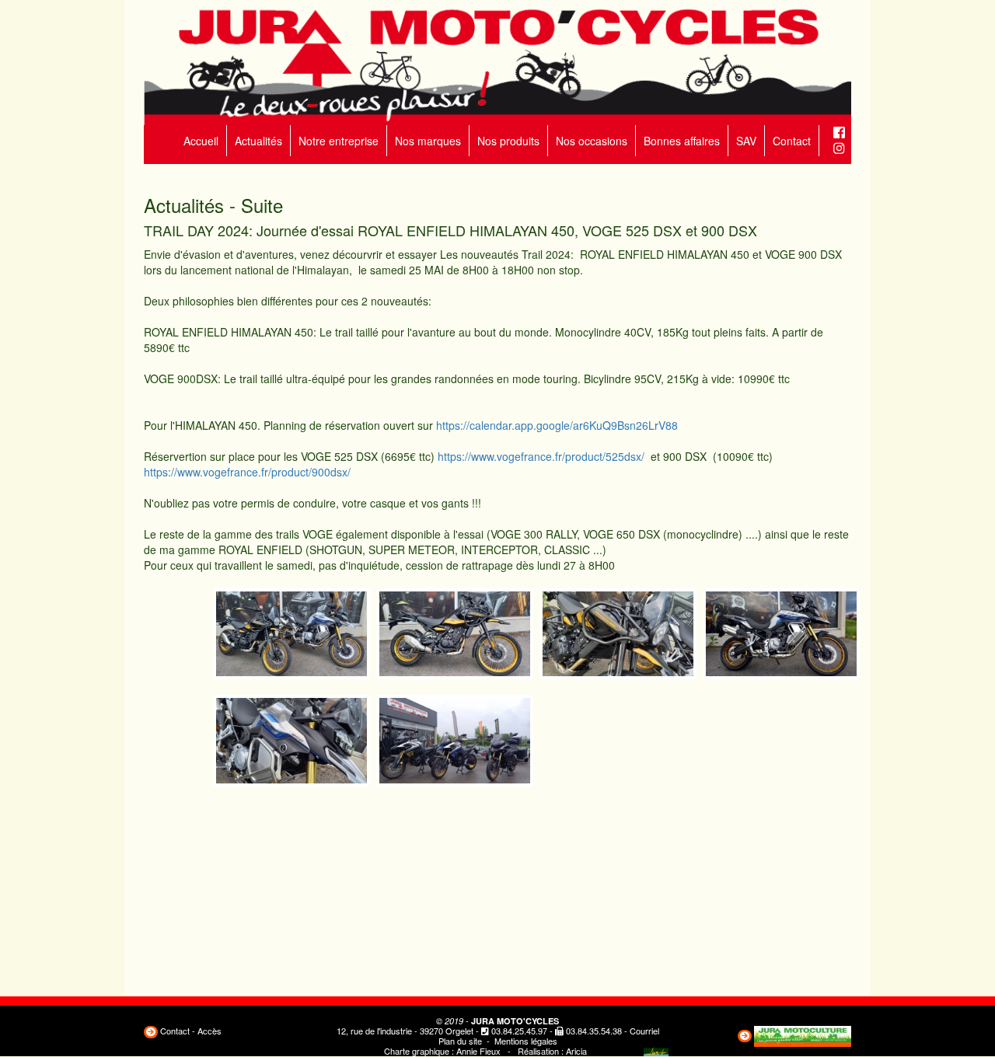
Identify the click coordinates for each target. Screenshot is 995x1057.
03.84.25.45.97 (519, 1030)
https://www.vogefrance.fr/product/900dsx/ (247, 472)
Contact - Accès (191, 1030)
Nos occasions (591, 140)
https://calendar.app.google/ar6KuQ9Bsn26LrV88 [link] (557, 425)
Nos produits (508, 140)
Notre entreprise (338, 140)
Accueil (200, 140)
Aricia (576, 1051)
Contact (792, 140)
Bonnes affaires (682, 140)
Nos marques (428, 140)
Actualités (258, 140)
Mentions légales (525, 1040)
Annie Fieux (478, 1051)
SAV (746, 140)
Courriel (644, 1030)
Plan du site (460, 1040)
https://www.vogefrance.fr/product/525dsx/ (543, 456)
